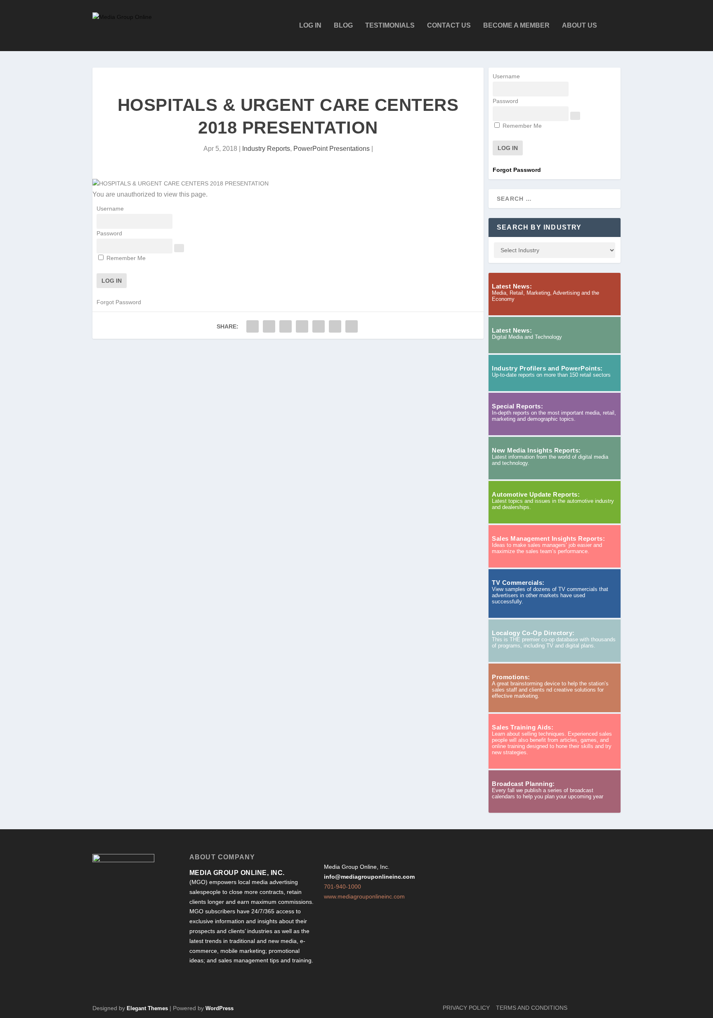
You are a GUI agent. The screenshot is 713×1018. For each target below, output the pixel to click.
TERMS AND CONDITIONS (531, 1007)
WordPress (219, 1008)
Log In (310, 25)
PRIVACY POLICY (466, 1007)
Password (109, 233)
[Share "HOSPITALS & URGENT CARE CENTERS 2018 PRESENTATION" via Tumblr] (285, 326)
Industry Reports (266, 148)
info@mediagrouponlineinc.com (369, 876)
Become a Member (516, 25)
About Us (579, 25)
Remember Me (125, 258)
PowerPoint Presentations (331, 148)
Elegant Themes (147, 1008)
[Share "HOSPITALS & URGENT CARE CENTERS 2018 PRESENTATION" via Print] (351, 326)
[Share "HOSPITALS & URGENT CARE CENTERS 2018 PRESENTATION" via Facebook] (252, 326)
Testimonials (390, 25)
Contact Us (449, 25)
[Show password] (179, 248)
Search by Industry (539, 227)
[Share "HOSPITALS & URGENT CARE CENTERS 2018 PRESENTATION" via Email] (335, 326)
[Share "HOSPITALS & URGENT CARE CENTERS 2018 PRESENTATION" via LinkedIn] (318, 326)
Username (110, 208)
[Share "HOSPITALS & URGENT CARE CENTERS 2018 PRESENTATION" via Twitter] (269, 326)
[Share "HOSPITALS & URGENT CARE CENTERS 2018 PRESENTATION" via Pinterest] (302, 326)
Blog (343, 25)
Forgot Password (119, 302)
